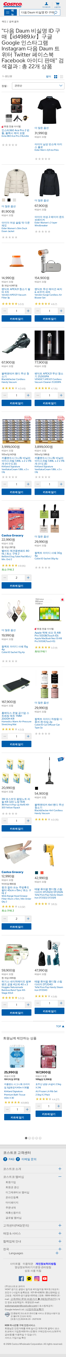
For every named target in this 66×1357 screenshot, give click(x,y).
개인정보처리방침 (46, 1263)
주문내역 (11, 1207)
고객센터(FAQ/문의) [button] (16, 1225)
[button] (57, 12)
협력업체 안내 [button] (12, 1241)
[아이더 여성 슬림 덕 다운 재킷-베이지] (4, 200)
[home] (12, 4)
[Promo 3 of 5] (33, 1138)
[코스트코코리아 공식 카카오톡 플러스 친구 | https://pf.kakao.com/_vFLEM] (29, 1279)
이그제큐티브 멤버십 (17, 1192)
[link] (16, 123)
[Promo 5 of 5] (40, 1138)
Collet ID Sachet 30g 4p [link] (46, 558)
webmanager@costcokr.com (21, 1305)
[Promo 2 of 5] (29, 1138)
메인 (4, 21)
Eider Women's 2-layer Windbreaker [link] (46, 224)
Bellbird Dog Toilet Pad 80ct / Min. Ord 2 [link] (16, 558)
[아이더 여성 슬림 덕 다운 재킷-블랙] (9, 200)
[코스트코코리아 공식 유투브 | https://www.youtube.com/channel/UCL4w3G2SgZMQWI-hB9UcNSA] (44, 1279)
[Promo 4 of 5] (36, 1138)
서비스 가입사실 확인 (15, 1337)
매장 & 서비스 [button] (12, 1233)
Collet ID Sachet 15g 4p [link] (13, 652)
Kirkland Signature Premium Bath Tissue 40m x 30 (14, 1094)
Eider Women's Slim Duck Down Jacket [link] (14, 230)
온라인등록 (12, 1197)
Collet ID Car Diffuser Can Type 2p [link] (47, 726)
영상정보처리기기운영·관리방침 (33, 1267)
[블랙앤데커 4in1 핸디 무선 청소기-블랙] (37, 788)
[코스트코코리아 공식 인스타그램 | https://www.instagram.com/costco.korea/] (37, 1279)
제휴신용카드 (13, 1212)
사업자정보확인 (35, 1309)
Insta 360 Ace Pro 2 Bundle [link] (15, 136)
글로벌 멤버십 (14, 1217)
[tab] (33, 1168)
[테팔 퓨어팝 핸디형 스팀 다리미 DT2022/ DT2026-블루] (37, 873)
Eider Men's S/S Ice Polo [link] (47, 149)
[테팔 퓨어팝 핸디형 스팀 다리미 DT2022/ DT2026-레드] (42, 873)
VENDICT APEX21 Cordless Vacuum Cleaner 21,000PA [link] (48, 380)
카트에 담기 (16, 318)
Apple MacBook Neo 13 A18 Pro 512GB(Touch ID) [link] (48, 640)
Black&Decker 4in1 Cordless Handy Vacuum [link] (49, 812)
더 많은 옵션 (42, 127)
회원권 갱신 (12, 1187)
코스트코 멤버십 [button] (13, 1177)
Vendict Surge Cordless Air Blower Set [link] (48, 296)
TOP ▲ (60, 1026)
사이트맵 (15, 1263)
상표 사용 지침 (33, 1270)
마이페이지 (12, 1202)
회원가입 (11, 1182)
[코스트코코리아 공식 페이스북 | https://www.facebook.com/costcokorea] (22, 1279)
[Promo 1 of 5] (26, 1138)
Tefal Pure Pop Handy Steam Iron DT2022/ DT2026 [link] (49, 896)
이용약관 (28, 1263)
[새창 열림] (8, 1315)
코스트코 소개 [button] (12, 1169)
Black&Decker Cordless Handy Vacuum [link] (13, 380)
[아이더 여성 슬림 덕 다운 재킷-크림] (14, 200)
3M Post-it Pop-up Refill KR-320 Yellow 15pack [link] (16, 806)
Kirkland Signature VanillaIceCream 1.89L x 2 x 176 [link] (15, 469)
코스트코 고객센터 (17, 1152)
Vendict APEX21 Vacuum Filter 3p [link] (14, 296)
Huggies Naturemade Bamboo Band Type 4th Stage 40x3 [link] (13, 990)
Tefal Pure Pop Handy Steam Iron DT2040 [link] (49, 988)
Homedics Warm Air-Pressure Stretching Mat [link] (16, 723)
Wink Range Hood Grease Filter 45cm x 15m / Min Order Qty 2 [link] (16, 898)
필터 (48, 76)
